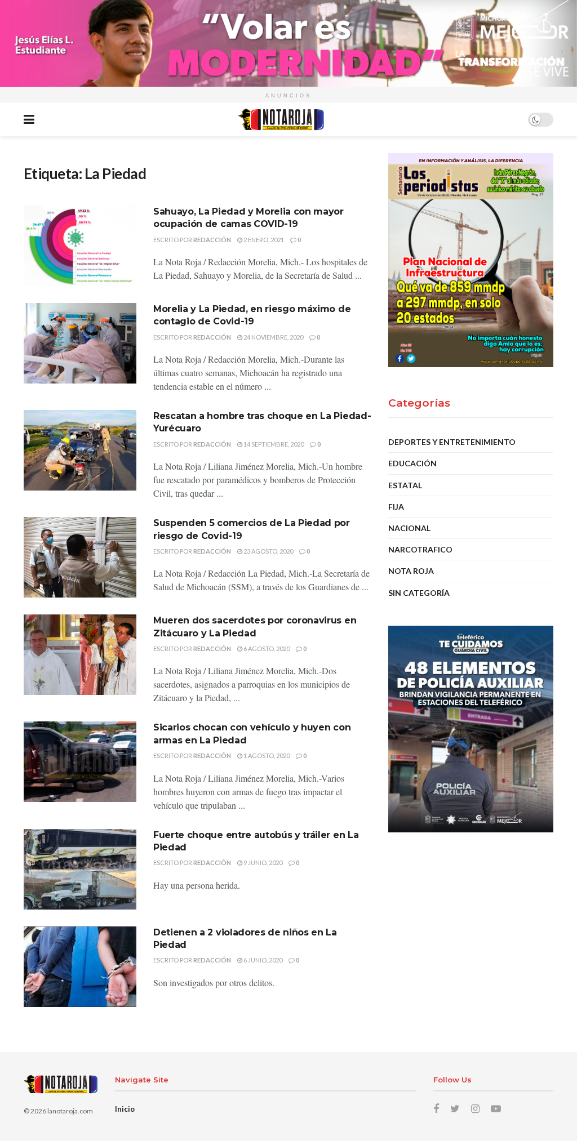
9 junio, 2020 (262, 862)
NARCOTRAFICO (420, 549)
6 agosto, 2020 (266, 648)
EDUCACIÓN (412, 463)
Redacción (212, 239)
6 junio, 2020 (262, 960)
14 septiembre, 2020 (273, 444)
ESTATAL (405, 485)
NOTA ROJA (411, 571)
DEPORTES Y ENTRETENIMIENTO (452, 442)
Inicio (125, 1108)
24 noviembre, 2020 (272, 337)
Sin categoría (419, 593)
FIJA (396, 506)
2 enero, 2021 (263, 239)
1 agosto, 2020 (266, 755)
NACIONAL (409, 528)
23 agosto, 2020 (267, 551)
